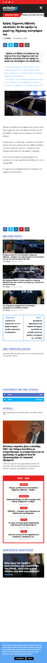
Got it (30, 658)
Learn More (20, 658)
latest (23, 519)
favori (23, 531)
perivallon (24, 496)
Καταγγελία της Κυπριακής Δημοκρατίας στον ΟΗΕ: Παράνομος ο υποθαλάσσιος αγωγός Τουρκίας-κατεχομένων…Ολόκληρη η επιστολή (24, 82)
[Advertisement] (23, 200)
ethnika (23, 508)
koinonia (24, 484)
